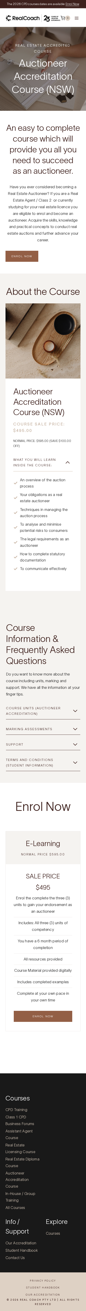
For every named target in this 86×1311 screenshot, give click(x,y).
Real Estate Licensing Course (20, 1148)
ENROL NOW (21, 256)
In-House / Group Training (20, 1196)
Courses (53, 1233)
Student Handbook (22, 1250)
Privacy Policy (43, 1280)
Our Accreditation (21, 1243)
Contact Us (15, 1258)
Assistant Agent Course (19, 1134)
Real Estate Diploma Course (22, 1162)
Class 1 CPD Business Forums (20, 1120)
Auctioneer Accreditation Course (17, 1179)
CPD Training (16, 1110)
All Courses (15, 1208)
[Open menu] (76, 18)
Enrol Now (72, 4)
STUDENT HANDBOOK (43, 1287)
